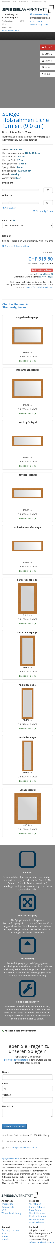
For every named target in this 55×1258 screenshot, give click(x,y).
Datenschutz (24, 2)
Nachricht (7, 1106)
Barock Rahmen (37, 1206)
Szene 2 (48, 53)
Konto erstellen (36, 21)
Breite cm (7, 182)
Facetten (7, 220)
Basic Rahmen (36, 1210)
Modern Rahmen (37, 1216)
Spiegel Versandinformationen (39, 287)
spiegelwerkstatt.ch (10, 1158)
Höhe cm (7, 195)
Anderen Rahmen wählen (16, 246)
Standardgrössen (44, 211)
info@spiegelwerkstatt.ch (11, 30)
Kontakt (5, 1239)
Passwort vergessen (39, 24)
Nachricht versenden (14, 1126)
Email (5, 1083)
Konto (5, 1236)
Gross (47, 67)
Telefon (6, 1094)
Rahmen (6, 235)
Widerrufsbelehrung (39, 2)
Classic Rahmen (37, 1213)
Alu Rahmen (35, 1203)
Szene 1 (48, 47)
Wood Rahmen (36, 1222)
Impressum (6, 2)
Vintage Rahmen (37, 1219)
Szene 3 (48, 60)
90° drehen (10, 207)
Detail (47, 74)
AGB (14, 2)
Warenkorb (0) (40, 14)
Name (5, 1072)
